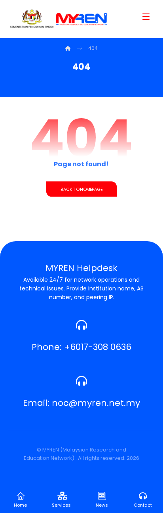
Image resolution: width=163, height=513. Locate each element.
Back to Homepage (81, 189)
